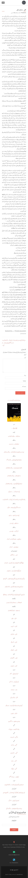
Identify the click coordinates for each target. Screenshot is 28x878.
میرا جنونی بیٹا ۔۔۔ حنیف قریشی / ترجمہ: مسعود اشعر (14, 539)
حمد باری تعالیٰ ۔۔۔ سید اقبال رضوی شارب (14, 436)
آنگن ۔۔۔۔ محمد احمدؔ (14, 761)
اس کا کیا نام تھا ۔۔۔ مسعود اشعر (14, 547)
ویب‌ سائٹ (24, 386)
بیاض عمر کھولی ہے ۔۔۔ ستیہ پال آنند (14, 729)
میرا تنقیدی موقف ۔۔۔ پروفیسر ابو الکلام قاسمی (14, 476)
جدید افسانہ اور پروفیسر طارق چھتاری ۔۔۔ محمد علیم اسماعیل (14, 808)
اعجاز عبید (12, 13)
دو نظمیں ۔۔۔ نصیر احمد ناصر (14, 737)
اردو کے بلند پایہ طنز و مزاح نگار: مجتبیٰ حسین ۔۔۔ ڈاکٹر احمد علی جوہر (14, 587)
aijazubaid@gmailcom (14, 855)
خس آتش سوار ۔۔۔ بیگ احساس (14, 531)
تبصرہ (25, 358)
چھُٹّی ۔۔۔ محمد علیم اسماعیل (14, 698)
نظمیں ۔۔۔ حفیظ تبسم (14, 769)
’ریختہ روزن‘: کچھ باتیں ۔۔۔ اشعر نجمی (14, 801)
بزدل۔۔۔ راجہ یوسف (14, 690)
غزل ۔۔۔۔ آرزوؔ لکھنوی (14, 555)
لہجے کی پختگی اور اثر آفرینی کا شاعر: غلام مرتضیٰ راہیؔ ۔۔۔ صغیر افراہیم (14, 563)
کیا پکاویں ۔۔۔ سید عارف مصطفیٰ (14, 777)
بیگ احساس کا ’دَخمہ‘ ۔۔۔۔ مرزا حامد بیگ (14, 492)
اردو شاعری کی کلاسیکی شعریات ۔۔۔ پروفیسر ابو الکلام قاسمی (14, 484)
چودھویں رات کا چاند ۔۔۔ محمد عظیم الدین (14, 721)
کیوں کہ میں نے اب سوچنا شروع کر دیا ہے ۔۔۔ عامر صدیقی (14, 705)
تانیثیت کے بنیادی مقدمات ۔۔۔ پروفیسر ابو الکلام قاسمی (14, 468)
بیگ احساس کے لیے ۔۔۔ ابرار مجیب (14, 515)
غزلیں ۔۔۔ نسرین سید (14, 626)
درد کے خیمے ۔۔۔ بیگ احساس (14, 523)
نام (25, 375)
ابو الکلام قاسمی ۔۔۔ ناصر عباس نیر (14, 444)
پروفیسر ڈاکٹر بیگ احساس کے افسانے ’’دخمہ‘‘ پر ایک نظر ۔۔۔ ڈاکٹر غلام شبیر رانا (14, 340)
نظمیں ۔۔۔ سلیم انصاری (14, 753)
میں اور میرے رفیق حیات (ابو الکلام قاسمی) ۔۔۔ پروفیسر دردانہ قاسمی (14, 452)
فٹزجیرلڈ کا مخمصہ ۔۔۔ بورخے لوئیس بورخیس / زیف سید (14, 602)
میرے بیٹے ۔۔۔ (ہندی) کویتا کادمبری (14, 610)
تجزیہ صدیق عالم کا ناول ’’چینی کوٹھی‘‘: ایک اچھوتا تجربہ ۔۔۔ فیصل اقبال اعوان (14, 793)
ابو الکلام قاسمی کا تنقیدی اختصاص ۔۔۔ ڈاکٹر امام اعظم (14, 460)
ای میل (24, 381)
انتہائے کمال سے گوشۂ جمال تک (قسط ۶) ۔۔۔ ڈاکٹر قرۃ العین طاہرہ (14, 785)
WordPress (20, 874)
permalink (23, 334)
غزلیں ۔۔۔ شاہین (14, 618)
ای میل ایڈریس (14, 820)
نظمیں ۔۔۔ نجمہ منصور (14, 745)
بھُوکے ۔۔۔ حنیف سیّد (14, 713)
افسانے (13, 331)
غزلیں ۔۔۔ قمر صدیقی (14, 642)
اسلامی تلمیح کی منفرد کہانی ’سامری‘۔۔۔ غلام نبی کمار (14, 571)
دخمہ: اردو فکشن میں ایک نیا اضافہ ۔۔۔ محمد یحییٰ (14, 507)
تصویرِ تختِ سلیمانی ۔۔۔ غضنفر (14, 674)
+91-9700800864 (14, 863)
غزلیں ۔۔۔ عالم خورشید (14, 634)
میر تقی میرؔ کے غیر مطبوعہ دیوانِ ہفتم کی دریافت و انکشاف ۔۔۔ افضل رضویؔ (14, 579)
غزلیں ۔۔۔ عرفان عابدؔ (14, 666)
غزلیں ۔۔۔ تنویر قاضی (14, 650)
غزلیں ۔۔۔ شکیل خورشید (14, 658)
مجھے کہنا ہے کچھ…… (14, 428)
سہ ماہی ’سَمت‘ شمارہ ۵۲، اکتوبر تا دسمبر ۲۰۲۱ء (14, 400)
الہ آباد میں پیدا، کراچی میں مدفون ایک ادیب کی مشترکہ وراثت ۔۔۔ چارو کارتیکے (14, 595)
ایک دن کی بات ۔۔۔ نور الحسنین (14, 682)
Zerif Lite (8, 874)
